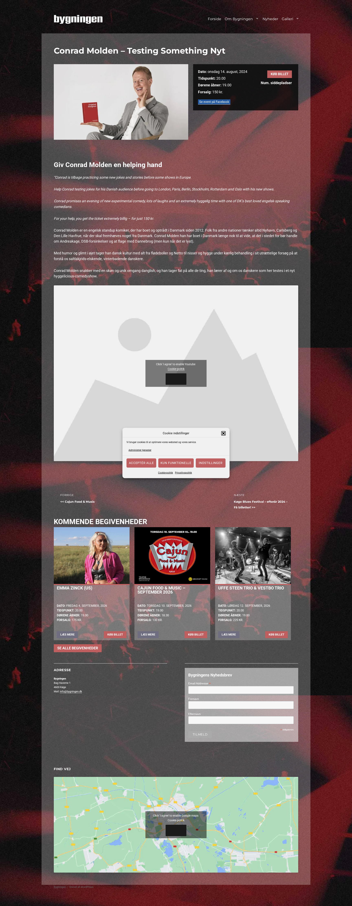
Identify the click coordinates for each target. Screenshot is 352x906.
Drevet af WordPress (81, 886)
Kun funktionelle (176, 463)
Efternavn (194, 714)
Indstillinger (210, 463)
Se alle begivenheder (77, 648)
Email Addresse (199, 683)
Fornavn (193, 698)
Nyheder (270, 19)
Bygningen (60, 886)
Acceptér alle (141, 463)
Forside (214, 19)
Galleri (287, 19)
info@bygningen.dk (71, 691)
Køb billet (279, 74)
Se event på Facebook (214, 102)
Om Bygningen (239, 19)
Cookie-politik (165, 472)
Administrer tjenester (140, 450)
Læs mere (67, 634)
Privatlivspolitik (183, 472)
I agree (176, 379)
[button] (223, 433)
